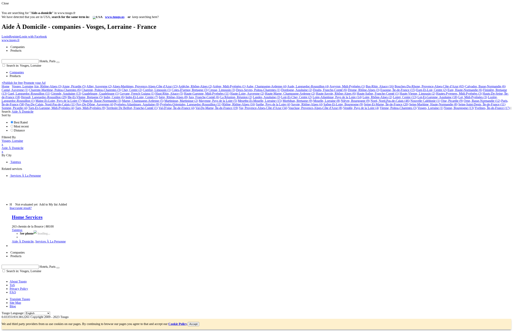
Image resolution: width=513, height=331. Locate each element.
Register (14, 36)
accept (193, 324)
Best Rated (21, 122)
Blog (13, 306)
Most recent (21, 126)
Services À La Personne (50, 241)
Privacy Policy (19, 288)
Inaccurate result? (21, 208)
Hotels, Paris (47, 61)
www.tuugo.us (114, 17)
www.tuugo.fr (10, 40)
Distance (19, 130)
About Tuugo (18, 281)
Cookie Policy (177, 324)
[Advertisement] (74, 190)
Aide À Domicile (23, 241)
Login (5, 36)
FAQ (13, 292)
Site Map (15, 302)
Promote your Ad (34, 82)
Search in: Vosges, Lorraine (23, 65)
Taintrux (17, 230)
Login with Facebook (33, 36)
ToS (12, 285)
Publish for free (12, 82)
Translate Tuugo (20, 299)
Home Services (27, 217)
